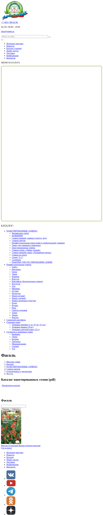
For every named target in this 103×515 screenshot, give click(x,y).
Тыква (15, 315)
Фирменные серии (20, 233)
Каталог (14, 48)
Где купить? (6, 448)
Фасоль (15, 317)
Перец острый (18, 296)
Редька (15, 305)
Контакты (10, 58)
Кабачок (15, 276)
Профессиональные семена (18, 264)
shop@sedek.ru (7, 31)
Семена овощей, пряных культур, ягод (29, 238)
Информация (12, 56)
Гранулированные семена (23, 248)
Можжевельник (19, 344)
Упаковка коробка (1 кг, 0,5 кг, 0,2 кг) (29, 325)
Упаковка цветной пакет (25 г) (26, 329)
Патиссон (16, 293)
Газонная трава (13, 322)
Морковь (16, 288)
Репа (14, 308)
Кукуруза (16, 284)
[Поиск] (49, 37)
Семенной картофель (16, 320)
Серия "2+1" (17, 257)
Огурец (15, 291)
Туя (13, 349)
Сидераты (16, 260)
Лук (13, 286)
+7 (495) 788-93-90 (9, 22)
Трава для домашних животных (26, 245)
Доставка (10, 53)
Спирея (15, 346)
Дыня (14, 274)
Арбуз (14, 267)
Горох (14, 272)
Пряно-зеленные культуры (24, 301)
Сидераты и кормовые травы (19, 332)
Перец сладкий (19, 298)
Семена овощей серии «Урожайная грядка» (32, 252)
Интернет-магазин (14, 43)
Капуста (15, 279)
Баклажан (16, 269)
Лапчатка (16, 341)
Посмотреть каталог (11, 385)
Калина (15, 339)
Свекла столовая (19, 310)
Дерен (14, 337)
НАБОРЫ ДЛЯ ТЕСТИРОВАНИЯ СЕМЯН (32, 262)
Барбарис (16, 334)
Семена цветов (18, 240)
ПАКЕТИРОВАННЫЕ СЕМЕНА (21, 231)
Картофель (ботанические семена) (27, 281)
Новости (10, 46)
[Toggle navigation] (2, 39)
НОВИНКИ (17, 236)
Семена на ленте (19, 255)
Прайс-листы (12, 51)
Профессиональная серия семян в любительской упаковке (38, 243)
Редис (14, 303)
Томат (14, 313)
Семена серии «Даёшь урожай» (26, 250)
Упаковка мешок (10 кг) (23, 327)
